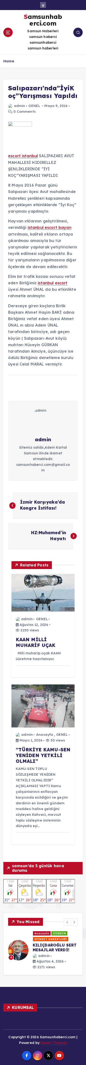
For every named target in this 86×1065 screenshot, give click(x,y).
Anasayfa (44, 734)
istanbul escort (52, 282)
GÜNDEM (47, 933)
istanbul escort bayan (49, 227)
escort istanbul (23, 155)
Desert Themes (53, 1045)
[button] (67, 922)
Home (8, 61)
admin (19, 106)
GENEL (34, 106)
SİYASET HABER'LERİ (39, 939)
